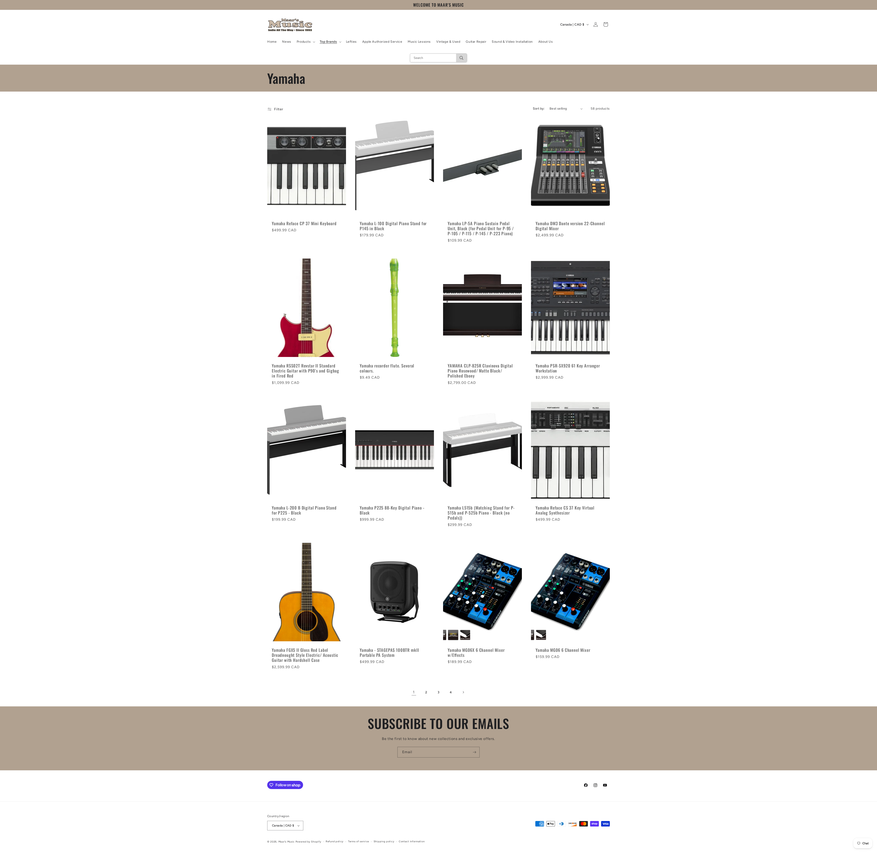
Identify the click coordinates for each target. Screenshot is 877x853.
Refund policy (334, 841)
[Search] (461, 58)
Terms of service (358, 841)
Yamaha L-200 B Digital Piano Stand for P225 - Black (304, 510)
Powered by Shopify (308, 841)
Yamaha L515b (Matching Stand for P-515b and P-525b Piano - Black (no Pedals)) (481, 512)
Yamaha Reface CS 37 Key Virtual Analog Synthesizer (565, 510)
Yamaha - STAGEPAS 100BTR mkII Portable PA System (389, 652)
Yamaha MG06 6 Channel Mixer (563, 649)
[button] (305, 42)
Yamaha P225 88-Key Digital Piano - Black (392, 510)
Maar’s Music (286, 841)
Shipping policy (384, 841)
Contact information (412, 841)
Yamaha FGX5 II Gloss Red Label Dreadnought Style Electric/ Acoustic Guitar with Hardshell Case (305, 655)
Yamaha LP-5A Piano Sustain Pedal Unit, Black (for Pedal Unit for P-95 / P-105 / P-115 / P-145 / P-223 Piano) (481, 228)
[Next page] (463, 692)
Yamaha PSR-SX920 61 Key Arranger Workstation (568, 368)
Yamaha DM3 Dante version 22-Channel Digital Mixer (570, 226)
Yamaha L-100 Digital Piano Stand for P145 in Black (393, 226)
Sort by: (539, 109)
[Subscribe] (474, 752)
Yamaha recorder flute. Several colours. (387, 368)
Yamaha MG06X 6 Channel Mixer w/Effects (476, 652)
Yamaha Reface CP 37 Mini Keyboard (304, 223)
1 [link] (414, 692)
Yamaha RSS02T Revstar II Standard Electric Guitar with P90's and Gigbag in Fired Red (305, 370)
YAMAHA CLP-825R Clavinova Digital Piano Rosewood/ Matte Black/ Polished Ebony (480, 370)
